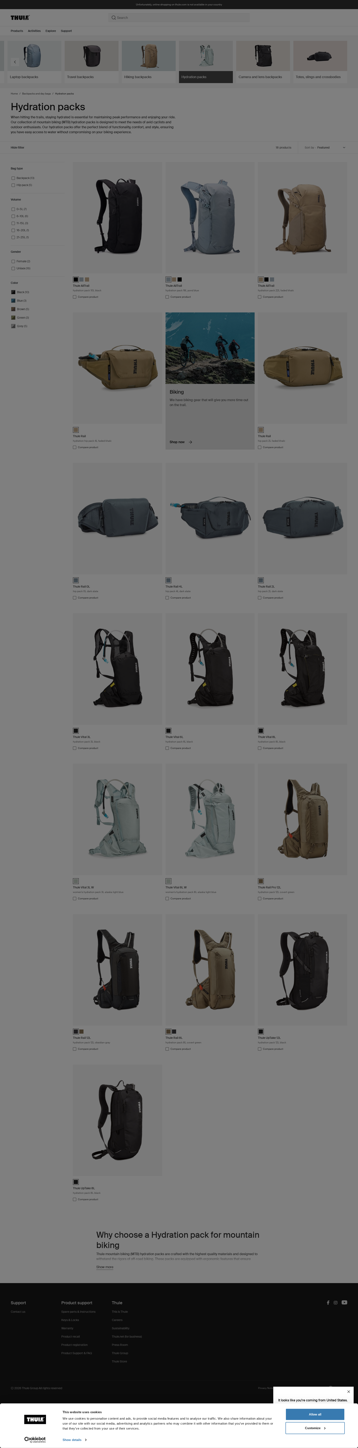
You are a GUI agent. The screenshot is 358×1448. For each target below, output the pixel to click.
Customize (313, 1428)
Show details (72, 1440)
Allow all (315, 1414)
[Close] (348, 1391)
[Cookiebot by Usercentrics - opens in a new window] (35, 1440)
